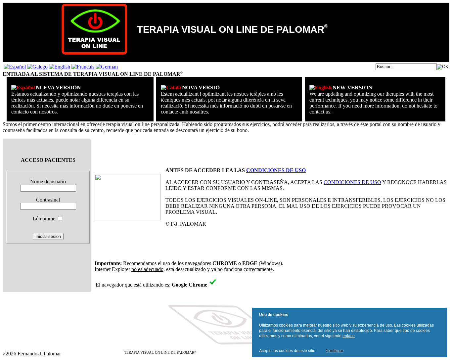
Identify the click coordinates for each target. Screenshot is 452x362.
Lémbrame (44, 218)
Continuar (334, 350)
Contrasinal (48, 200)
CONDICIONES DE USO (276, 170)
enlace (348, 336)
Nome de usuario (48, 181)
